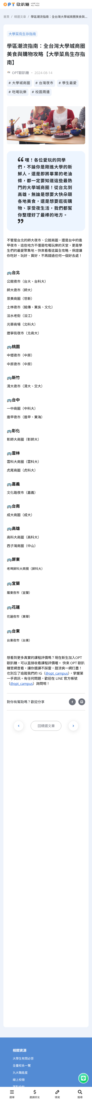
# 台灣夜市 (45, 82)
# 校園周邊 (41, 91)
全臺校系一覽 (22, 1066)
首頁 (6, 17)
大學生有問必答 (23, 1059)
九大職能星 (20, 1073)
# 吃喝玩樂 (18, 91)
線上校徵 (19, 1080)
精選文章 (20, 17)
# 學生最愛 (68, 82)
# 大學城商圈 (19, 82)
